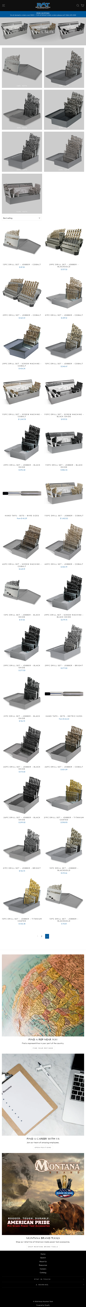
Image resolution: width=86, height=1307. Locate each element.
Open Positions (43, 1147)
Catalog (43, 1272)
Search (43, 1258)
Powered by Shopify (43, 1305)
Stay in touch (42, 1279)
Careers (43, 1269)
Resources (43, 1265)
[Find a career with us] (43, 1095)
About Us (43, 1261)
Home (37, 27)
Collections (45, 27)
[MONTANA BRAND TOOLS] (43, 1194)
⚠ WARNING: (42, 1285)
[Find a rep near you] (43, 995)
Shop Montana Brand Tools (43, 1247)
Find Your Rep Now (43, 1048)
